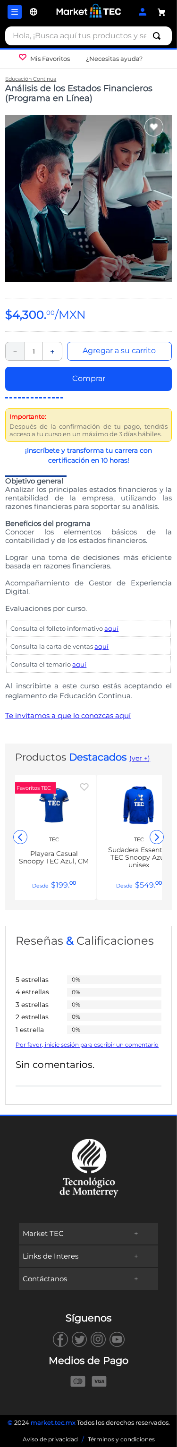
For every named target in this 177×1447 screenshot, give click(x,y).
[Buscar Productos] (158, 35)
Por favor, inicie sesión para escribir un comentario (87, 1044)
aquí (111, 628)
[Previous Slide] (20, 837)
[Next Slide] (157, 837)
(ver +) (139, 758)
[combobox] (88, 35)
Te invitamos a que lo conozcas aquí (68, 715)
